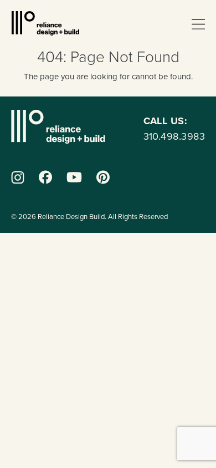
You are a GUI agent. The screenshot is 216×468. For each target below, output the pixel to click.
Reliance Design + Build (45, 23)
